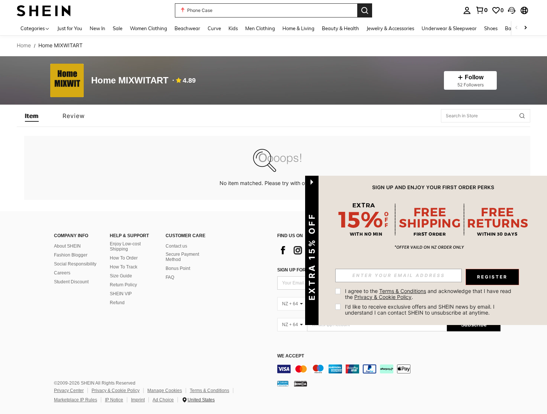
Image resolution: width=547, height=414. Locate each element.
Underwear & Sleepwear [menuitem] (449, 28)
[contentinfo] (388, 368)
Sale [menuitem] (117, 28)
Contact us (176, 246)
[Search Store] (522, 115)
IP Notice (114, 399)
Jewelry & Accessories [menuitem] (390, 28)
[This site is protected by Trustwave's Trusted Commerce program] (282, 383)
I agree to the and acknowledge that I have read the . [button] (429, 294)
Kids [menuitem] (233, 28)
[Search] (364, 10)
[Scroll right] (525, 28)
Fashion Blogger (70, 255)
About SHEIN (67, 246)
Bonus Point (178, 268)
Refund (117, 302)
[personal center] (467, 10)
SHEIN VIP (121, 293)
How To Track (123, 267)
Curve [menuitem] (214, 28)
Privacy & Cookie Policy (116, 390)
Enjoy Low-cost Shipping (125, 246)
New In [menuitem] (97, 28)
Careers (62, 273)
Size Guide (121, 275)
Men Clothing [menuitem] (260, 28)
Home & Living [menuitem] (298, 28)
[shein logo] (44, 10)
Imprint (138, 399)
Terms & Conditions (209, 390)
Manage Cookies (164, 390)
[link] (481, 10)
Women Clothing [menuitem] (148, 28)
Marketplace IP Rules (75, 399)
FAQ (170, 277)
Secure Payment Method (182, 257)
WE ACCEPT (290, 356)
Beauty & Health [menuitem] (340, 28)
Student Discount (71, 281)
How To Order (124, 258)
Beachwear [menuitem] (187, 28)
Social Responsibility (75, 264)
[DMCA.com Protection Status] (300, 383)
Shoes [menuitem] (491, 28)
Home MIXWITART (130, 80)
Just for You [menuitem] (69, 28)
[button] (511, 10)
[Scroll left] (516, 28)
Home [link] (24, 45)
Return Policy (123, 284)
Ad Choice (163, 399)
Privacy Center (69, 390)
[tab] (32, 116)
